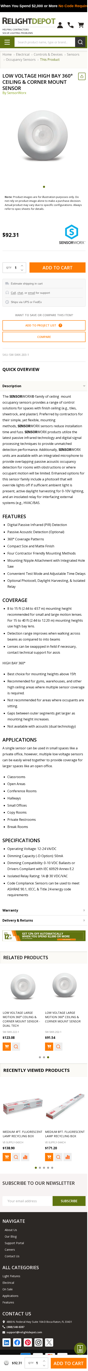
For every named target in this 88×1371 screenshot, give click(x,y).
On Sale (7, 1289)
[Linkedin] (6, 1342)
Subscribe (69, 1201)
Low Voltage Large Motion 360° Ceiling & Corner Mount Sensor (63, 1017)
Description (11, 386)
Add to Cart (58, 267)
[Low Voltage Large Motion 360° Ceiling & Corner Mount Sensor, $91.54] (65, 987)
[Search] (80, 42)
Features (8, 1302)
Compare (44, 337)
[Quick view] (16, 1047)
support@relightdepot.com (24, 1332)
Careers (10, 1250)
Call (13, 292)
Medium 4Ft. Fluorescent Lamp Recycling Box (22, 1134)
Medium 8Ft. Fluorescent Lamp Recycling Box (65, 1134)
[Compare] (25, 1157)
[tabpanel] (44, 139)
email (31, 292)
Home (7, 54)
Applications (10, 1296)
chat (20, 292)
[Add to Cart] (7, 1047)
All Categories (20, 1267)
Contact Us (12, 1256)
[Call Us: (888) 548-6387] (70, 25)
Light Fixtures (11, 1276)
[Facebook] (17, 1342)
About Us (11, 1230)
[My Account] (60, 25)
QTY (8, 267)
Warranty (10, 910)
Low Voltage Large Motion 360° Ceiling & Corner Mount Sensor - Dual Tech (21, 1019)
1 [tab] (44, 187)
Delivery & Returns (17, 920)
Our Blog (11, 1236)
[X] (49, 1342)
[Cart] (81, 25)
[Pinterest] (28, 1342)
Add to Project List (43, 325)
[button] (60, 325)
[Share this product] (82, 76)
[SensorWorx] (72, 234)
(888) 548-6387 (15, 1327)
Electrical (8, 1283)
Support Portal (14, 1243)
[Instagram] (38, 1342)
